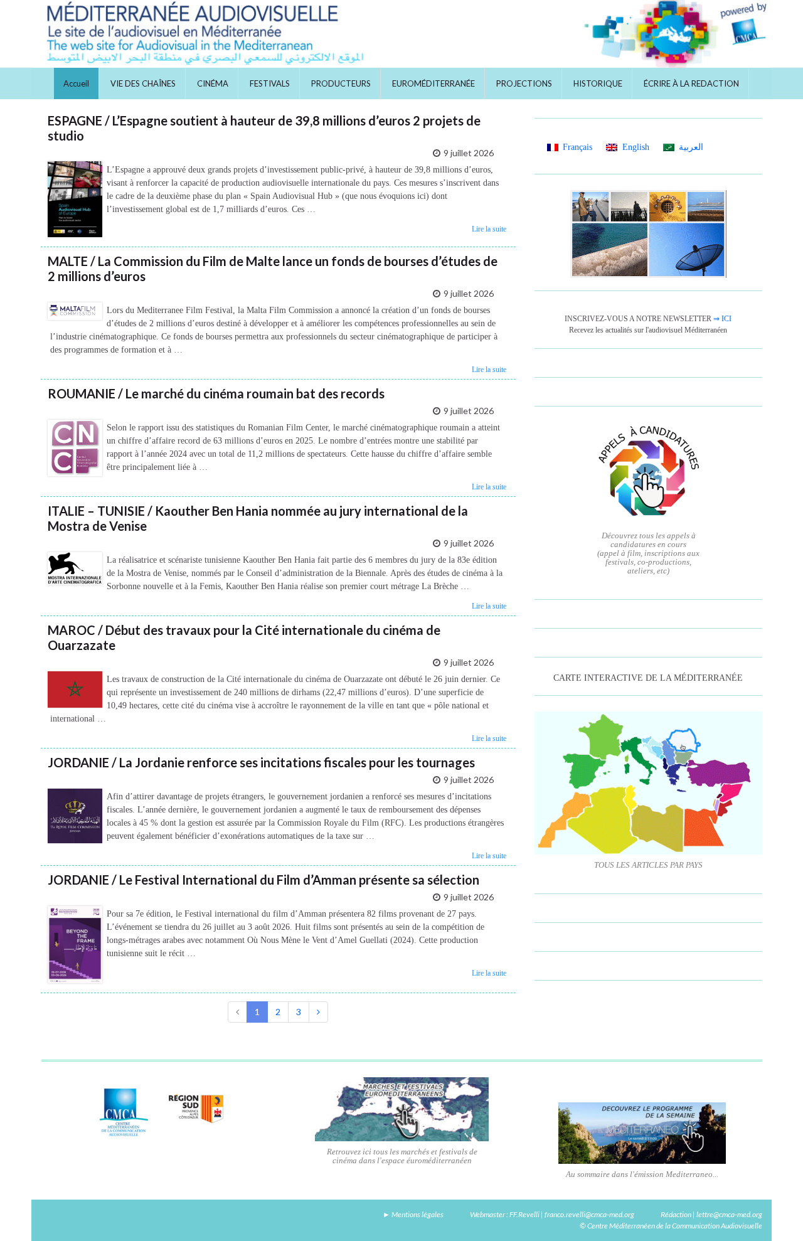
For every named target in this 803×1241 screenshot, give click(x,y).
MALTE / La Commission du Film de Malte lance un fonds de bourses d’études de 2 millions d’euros (272, 268)
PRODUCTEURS (341, 83)
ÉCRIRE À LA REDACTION (691, 83)
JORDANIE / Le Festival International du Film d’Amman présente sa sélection (263, 879)
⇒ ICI (722, 318)
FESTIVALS (270, 83)
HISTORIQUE (597, 83)
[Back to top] (774, 1212)
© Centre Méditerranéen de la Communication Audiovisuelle (671, 1225)
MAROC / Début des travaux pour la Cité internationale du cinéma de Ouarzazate (244, 637)
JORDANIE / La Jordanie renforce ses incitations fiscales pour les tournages (261, 762)
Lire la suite (489, 229)
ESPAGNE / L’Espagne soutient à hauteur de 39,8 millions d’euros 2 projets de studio (264, 128)
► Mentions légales (413, 1214)
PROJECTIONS (524, 83)
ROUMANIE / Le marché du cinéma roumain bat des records (216, 393)
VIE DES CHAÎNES (143, 83)
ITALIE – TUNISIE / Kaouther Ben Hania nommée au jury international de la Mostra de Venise (258, 518)
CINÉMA (212, 83)
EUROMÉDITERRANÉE (433, 83)
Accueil (76, 83)
